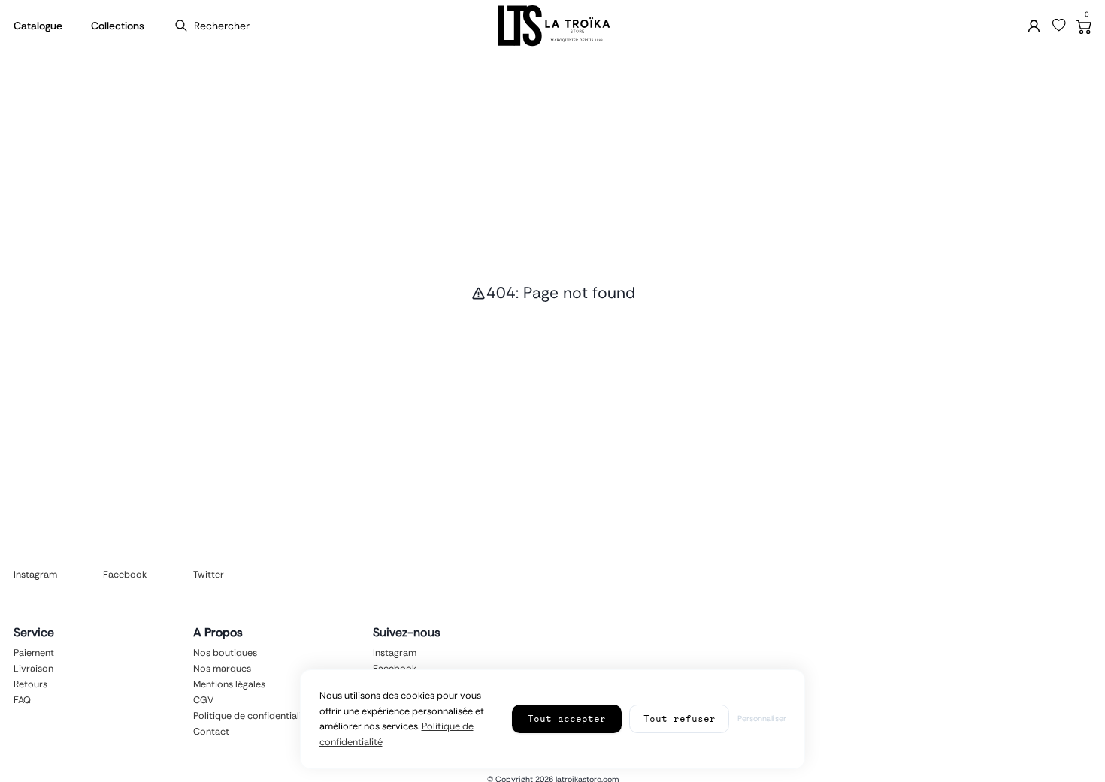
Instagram (35, 574)
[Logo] (552, 26)
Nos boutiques (225, 652)
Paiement (34, 652)
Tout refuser (679, 718)
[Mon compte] (1034, 26)
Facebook (125, 574)
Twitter (208, 574)
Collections (117, 25)
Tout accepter (567, 718)
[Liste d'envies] (1059, 25)
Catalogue (38, 25)
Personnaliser (761, 718)
